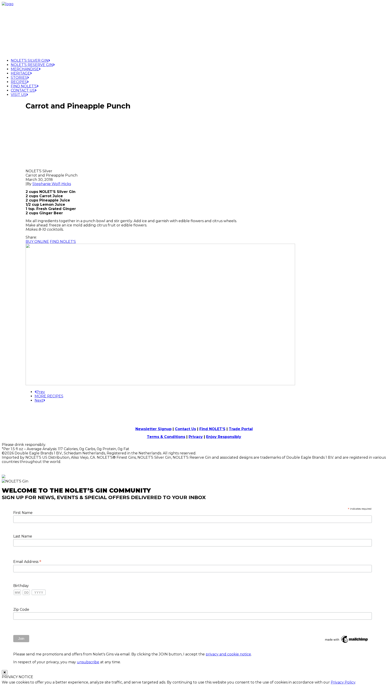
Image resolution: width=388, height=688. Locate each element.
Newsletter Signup (153, 429)
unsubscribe (88, 662)
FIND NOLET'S (63, 241)
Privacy (196, 437)
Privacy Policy (343, 682)
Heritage (20, 73)
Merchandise (25, 69)
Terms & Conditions (166, 437)
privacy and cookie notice (228, 654)
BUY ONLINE (37, 241)
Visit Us (18, 95)
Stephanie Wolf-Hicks (51, 184)
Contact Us (23, 90)
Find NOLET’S (212, 429)
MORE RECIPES (49, 396)
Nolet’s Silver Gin (29, 60)
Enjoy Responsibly (223, 437)
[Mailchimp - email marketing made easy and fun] (346, 643)
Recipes (19, 82)
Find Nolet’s (24, 86)
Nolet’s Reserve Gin (32, 65)
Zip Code (21, 609)
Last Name (22, 536)
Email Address (27, 561)
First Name (23, 513)
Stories (19, 77)
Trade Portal (241, 429)
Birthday (21, 586)
